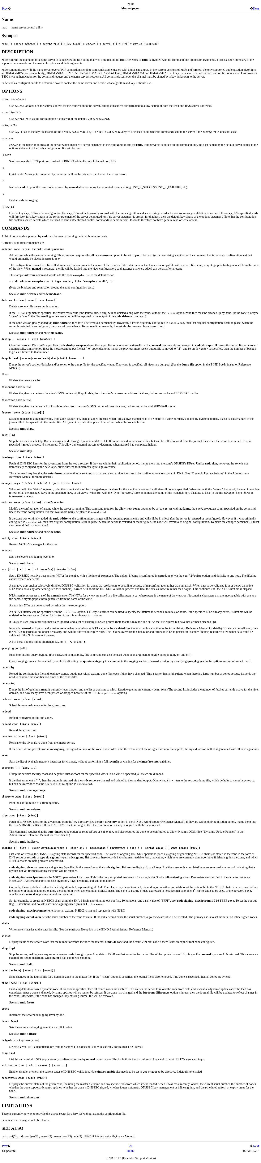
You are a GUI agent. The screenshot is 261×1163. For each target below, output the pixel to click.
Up (130, 1145)
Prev (5, 8)
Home (130, 1150)
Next (256, 8)
